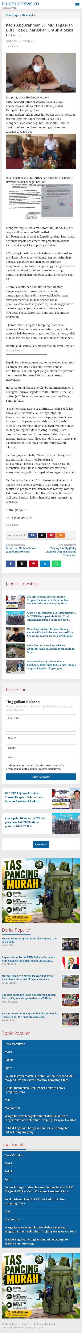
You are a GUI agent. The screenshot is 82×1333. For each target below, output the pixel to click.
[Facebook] (32, 535)
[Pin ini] (33, 564)
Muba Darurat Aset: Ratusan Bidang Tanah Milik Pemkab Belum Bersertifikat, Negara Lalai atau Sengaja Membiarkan (50, 632)
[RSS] (60, 535)
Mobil (8, 1052)
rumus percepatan (34, 1327)
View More (41, 844)
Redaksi (26, 1324)
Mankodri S (12, 1108)
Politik (9, 1060)
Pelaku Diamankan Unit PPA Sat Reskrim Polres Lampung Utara (35, 1090)
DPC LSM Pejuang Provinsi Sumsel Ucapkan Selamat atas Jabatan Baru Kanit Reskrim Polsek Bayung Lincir (48, 600)
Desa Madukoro (15, 1044)
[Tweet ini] (22, 564)
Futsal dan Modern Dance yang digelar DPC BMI (20, 548)
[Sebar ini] (10, 564)
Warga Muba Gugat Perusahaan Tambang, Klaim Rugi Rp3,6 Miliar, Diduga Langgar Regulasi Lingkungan (51, 665)
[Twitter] (42, 535)
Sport (8, 1068)
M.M (7, 1100)
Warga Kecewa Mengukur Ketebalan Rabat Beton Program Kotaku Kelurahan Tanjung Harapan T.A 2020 (40, 1118)
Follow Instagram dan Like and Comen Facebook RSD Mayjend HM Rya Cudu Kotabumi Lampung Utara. (39, 1078)
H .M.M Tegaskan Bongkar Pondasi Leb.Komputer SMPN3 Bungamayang (37, 1130)
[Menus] (77, 4)
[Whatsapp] (56, 564)
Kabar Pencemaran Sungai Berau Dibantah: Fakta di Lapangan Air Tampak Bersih (50, 649)
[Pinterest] (51, 535)
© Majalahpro (10, 1324)
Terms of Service (11, 1327)
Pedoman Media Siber (46, 1324)
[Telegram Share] (45, 564)
